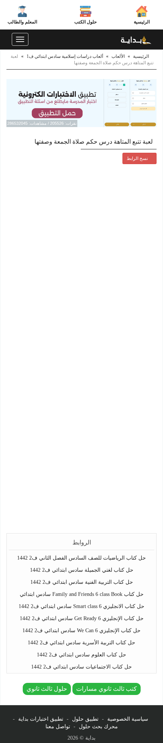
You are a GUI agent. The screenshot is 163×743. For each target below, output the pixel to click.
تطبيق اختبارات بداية (40, 719)
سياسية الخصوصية (127, 719)
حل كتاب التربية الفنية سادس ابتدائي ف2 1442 (81, 582)
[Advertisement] (81, 444)
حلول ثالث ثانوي (47, 689)
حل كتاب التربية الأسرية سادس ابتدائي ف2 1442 (81, 642)
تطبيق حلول (85, 719)
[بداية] (136, 39)
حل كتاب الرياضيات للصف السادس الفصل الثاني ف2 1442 (81, 558)
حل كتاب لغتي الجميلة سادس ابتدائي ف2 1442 (81, 570)
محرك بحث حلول (98, 726)
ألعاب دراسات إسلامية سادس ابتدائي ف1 (65, 56)
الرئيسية (142, 22)
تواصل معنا (57, 726)
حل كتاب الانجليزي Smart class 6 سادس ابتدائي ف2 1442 (81, 606)
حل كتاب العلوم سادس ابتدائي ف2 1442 (81, 655)
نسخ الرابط (138, 158)
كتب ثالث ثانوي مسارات (106, 689)
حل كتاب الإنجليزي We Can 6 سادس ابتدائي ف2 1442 (81, 630)
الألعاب (118, 56)
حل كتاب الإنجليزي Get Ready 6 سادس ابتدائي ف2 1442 (82, 618)
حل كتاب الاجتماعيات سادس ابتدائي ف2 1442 (81, 667)
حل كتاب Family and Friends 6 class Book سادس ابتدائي (82, 594)
